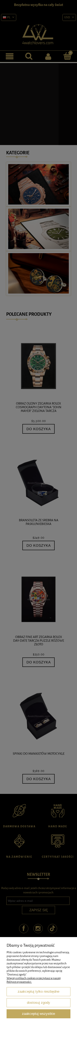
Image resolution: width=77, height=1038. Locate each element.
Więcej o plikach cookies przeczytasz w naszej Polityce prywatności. (34, 980)
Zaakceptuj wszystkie (38, 1014)
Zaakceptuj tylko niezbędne (38, 991)
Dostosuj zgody (38, 1002)
